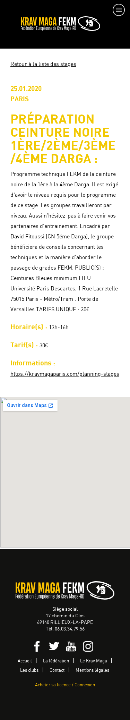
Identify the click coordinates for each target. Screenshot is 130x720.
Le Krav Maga (93, 661)
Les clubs (29, 670)
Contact (57, 670)
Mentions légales (92, 670)
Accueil (25, 661)
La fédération (56, 661)
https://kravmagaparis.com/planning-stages (64, 374)
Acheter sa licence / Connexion (65, 685)
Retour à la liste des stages (43, 64)
